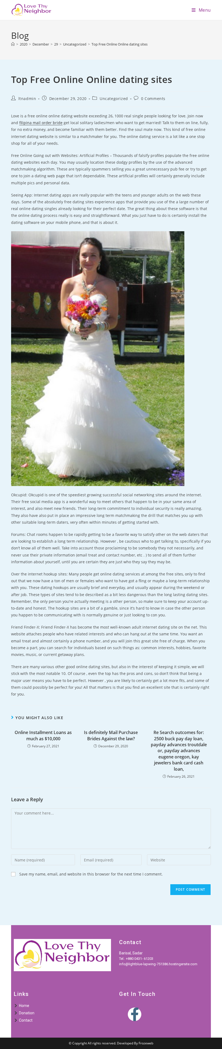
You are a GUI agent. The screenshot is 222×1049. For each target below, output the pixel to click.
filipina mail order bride (41, 122)
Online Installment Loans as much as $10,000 (43, 735)
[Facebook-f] (134, 1014)
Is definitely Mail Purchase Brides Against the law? (111, 735)
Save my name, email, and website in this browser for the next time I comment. (91, 874)
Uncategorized (114, 98)
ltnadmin (27, 98)
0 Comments (153, 98)
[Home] (13, 44)
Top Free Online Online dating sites (120, 44)
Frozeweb (146, 1043)
